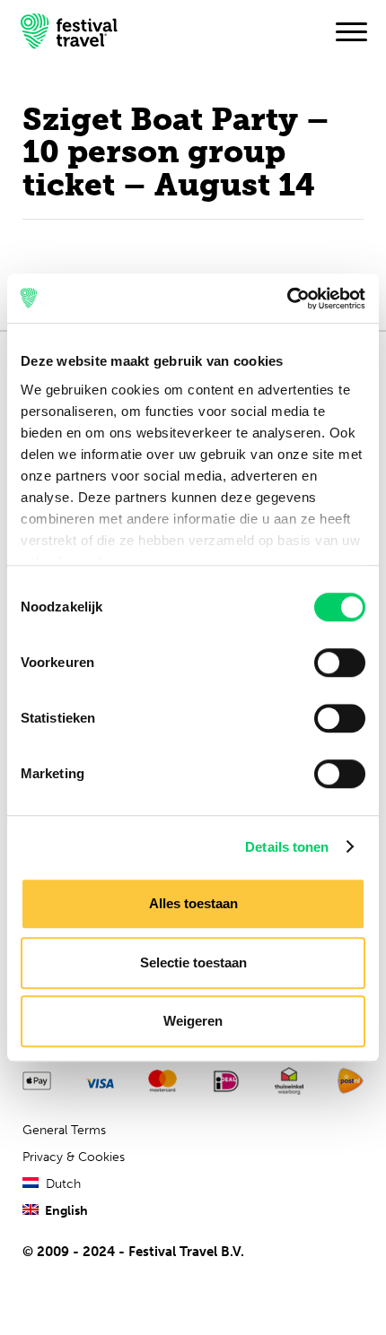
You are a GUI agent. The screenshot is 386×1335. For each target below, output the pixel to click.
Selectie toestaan (193, 962)
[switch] (339, 662)
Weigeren (193, 1020)
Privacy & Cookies (73, 1157)
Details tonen (287, 846)
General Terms (64, 1130)
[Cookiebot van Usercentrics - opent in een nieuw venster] (286, 298)
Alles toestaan (193, 903)
